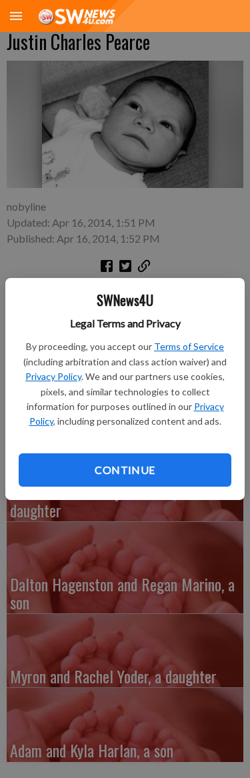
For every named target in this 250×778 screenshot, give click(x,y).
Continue (125, 469)
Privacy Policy (53, 376)
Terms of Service (189, 346)
